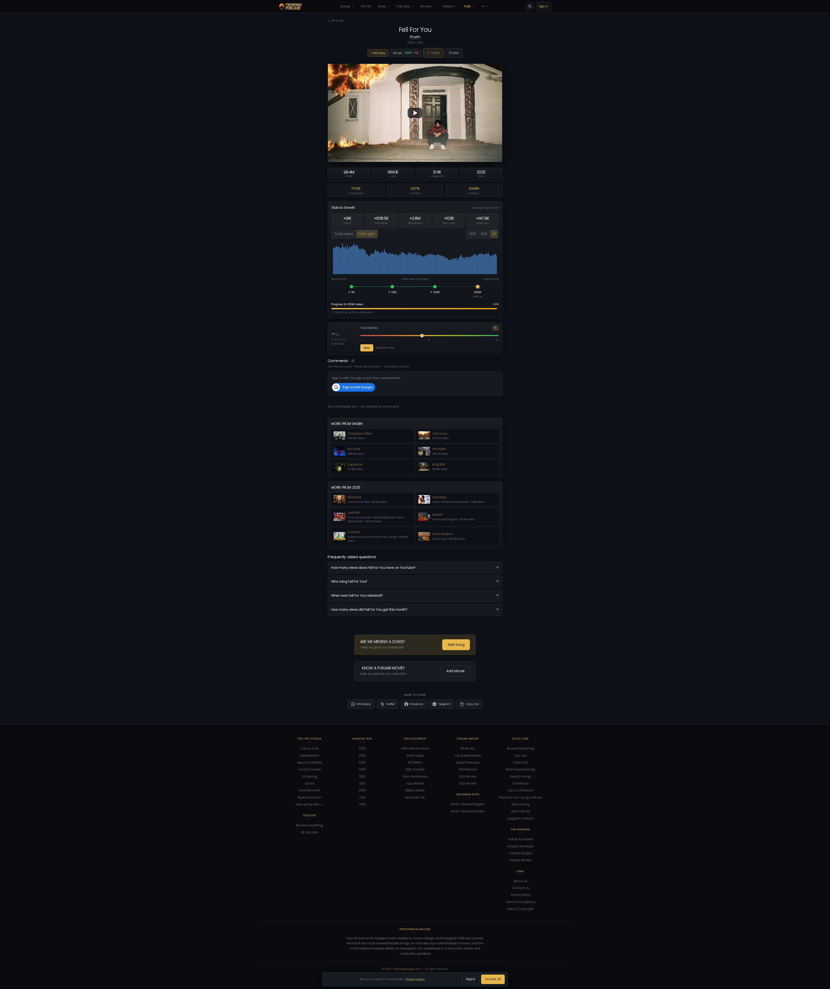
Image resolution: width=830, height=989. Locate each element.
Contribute (520, 783)
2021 (362, 783)
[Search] (530, 6)
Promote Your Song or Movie (520, 797)
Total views (344, 233)
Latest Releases (467, 762)
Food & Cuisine (309, 769)
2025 (362, 756)
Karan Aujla (415, 756)
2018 (362, 804)
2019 (362, 797)
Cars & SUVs (310, 748)
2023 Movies (468, 777)
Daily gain (367, 233)
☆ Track (433, 52)
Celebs (447, 6)
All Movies (468, 748)
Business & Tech (309, 797)
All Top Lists (309, 832)
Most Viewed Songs (520, 769)
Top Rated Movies (467, 756)
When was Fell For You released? (357, 595)
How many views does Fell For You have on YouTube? (373, 567)
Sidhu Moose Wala (415, 748)
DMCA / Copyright (520, 909)
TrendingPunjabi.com (407, 969)
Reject (470, 979)
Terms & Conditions (520, 902)
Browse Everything (309, 825)
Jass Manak (415, 783)
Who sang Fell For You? (349, 581)
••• (483, 6)
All (494, 233)
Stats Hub (520, 762)
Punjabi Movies (520, 860)
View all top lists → (309, 804)
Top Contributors (520, 790)
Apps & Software (309, 762)
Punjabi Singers (520, 853)
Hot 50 (366, 6)
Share (454, 52)
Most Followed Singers (468, 804)
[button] (415, 113)
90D (484, 233)
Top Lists (403, 6)
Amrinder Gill (415, 797)
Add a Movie (520, 811)
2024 (362, 762)
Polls (467, 6)
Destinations (309, 756)
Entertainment (309, 790)
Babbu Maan (415, 790)
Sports (309, 783)
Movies (425, 6)
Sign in (543, 6)
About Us (520, 881)
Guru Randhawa (415, 777)
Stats (382, 6)
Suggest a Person (520, 818)
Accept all (493, 979)
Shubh (415, 36)
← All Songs (335, 20)
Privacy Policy (520, 895)
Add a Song (520, 804)
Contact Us (520, 888)
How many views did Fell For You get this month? (369, 609)
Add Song (456, 644)
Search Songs (520, 777)
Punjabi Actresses (520, 846)
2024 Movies (468, 769)
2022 (362, 777)
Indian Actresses (520, 839)
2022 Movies (468, 783)
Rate (367, 348)
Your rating (369, 328)
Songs (345, 6)
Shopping (309, 777)
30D (472, 233)
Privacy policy (415, 979)
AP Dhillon (415, 762)
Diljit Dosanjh (415, 769)
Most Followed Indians (468, 811)
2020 (362, 790)
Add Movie (455, 670)
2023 (362, 769)
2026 (362, 748)
